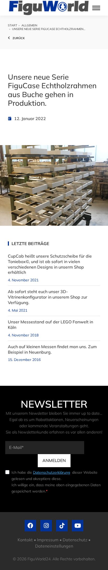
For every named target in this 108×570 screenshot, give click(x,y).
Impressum (47, 539)
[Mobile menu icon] (96, 8)
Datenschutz (75, 539)
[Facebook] (30, 525)
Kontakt (25, 539)
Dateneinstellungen (54, 546)
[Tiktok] (62, 525)
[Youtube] (77, 525)
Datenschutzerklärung (51, 472)
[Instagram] (46, 525)
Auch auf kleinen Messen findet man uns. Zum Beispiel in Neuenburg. (52, 349)
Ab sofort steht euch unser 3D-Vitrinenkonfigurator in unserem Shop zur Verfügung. (47, 297)
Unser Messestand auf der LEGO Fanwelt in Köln (50, 324)
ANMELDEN (54, 460)
